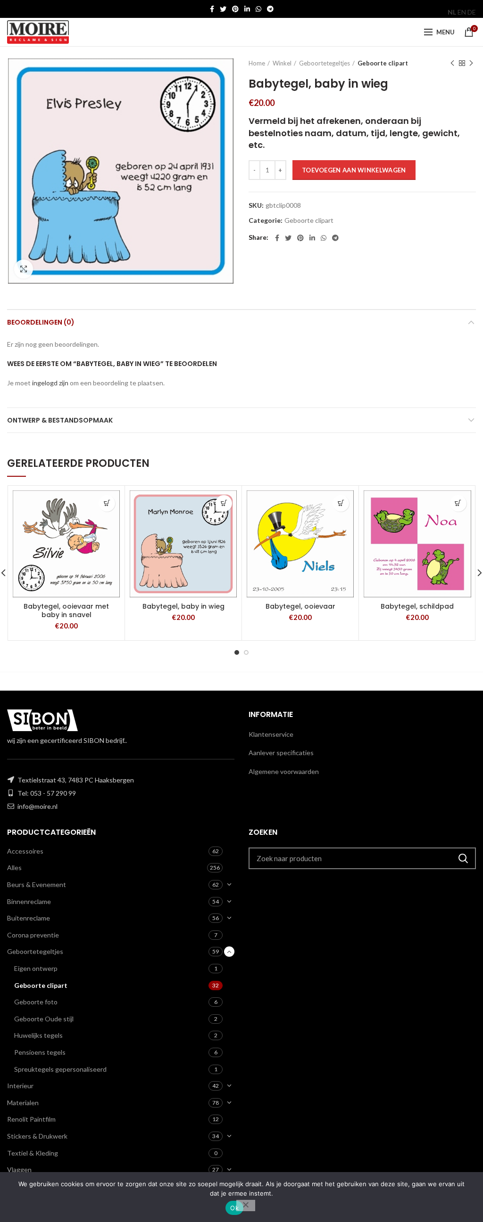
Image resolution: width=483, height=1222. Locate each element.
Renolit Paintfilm (31, 1119)
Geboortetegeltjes (324, 63)
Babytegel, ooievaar (300, 606)
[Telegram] (270, 9)
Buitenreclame (28, 918)
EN (462, 12)
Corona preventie (33, 935)
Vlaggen (19, 1169)
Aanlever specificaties (281, 753)
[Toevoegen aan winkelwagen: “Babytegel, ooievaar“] (341, 503)
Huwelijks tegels (38, 1035)
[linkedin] (247, 9)
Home (257, 63)
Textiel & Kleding (32, 1153)
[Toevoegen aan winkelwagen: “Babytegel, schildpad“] (458, 503)
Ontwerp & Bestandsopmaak (60, 420)
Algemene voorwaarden (284, 771)
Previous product (452, 63)
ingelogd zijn (50, 383)
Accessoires (25, 851)
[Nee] (245, 1205)
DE (471, 12)
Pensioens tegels (40, 1052)
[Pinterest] (235, 9)
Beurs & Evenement (36, 884)
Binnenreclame (29, 901)
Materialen (23, 1103)
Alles (14, 868)
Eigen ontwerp (36, 968)
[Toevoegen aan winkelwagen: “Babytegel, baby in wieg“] (224, 503)
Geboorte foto (36, 1002)
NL (452, 12)
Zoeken (463, 858)
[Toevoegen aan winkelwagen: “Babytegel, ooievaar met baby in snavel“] (107, 503)
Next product (471, 63)
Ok (234, 1208)
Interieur (20, 1086)
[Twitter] (223, 9)
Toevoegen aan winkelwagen (354, 170)
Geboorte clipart (383, 63)
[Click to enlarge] (23, 269)
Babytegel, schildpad (417, 606)
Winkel (282, 63)
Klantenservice (271, 734)
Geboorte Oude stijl (44, 1019)
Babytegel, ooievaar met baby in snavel (66, 610)
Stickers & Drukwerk (37, 1136)
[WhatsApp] (258, 9)
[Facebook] (212, 9)
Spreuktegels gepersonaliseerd (60, 1069)
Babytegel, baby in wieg (183, 606)
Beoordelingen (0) (41, 322)
